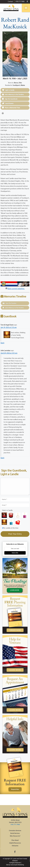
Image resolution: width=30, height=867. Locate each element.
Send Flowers (9, 103)
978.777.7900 (15, 824)
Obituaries (15, 846)
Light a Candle (9, 90)
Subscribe (15, 553)
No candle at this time (10, 528)
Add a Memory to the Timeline (14, 94)
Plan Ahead (15, 840)
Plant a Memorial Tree (12, 108)
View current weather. (16, 288)
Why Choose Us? (15, 836)
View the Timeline (10, 303)
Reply (2, 343)
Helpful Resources (15, 843)
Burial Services (15, 833)
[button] (26, 8)
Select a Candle (7, 510)
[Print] (2, 113)
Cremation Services (15, 830)
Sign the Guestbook (10, 99)
